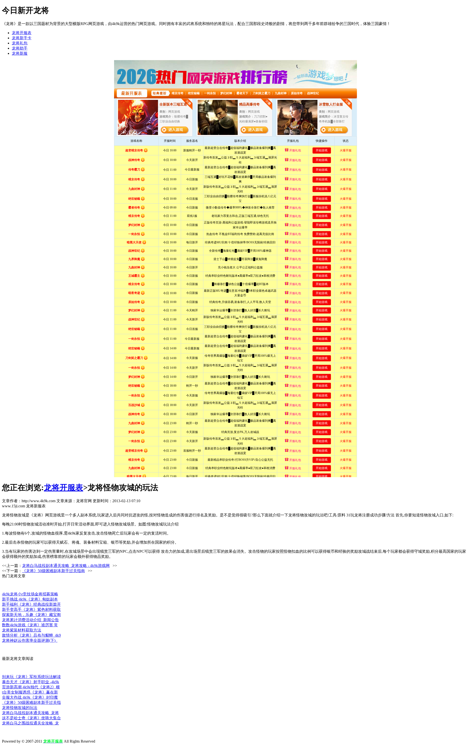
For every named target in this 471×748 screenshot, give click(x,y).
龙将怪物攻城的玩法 (19, 708)
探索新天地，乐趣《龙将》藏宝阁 (31, 615)
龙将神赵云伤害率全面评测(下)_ (29, 640)
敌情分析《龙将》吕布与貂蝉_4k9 (31, 635)
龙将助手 (19, 48)
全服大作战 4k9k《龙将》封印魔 (30, 697)
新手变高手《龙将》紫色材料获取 (31, 609)
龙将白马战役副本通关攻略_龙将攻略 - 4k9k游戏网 (66, 566)
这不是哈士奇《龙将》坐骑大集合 (31, 718)
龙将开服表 (21, 33)
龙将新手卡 (21, 38)
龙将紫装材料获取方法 (21, 630)
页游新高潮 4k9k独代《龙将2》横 (31, 687)
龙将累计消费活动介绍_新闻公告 (30, 620)
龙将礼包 (19, 43)
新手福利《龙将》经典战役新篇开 (31, 604)
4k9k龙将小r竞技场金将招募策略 (30, 594)
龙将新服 (19, 53)
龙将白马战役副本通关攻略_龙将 (30, 713)
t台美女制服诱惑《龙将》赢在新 (30, 692)
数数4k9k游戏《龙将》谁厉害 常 (30, 625)
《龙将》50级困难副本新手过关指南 (53, 571)
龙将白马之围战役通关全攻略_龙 (30, 723)
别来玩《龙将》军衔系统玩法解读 (31, 677)
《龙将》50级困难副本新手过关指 (31, 702)
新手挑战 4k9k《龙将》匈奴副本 (30, 599)
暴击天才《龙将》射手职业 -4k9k (30, 682)
